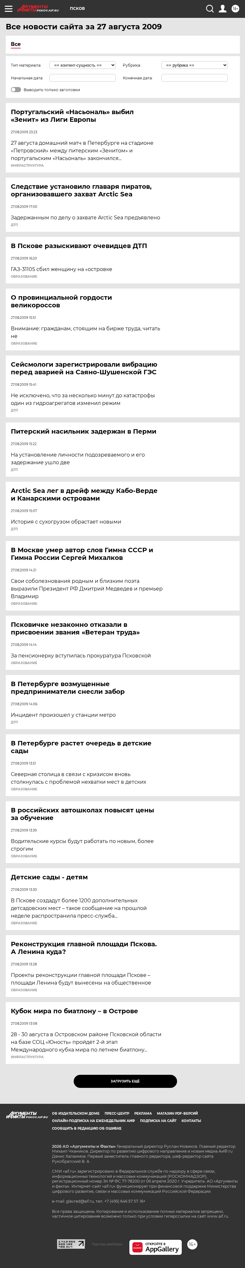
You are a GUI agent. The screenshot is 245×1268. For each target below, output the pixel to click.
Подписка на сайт (158, 1121)
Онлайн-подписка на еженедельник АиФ (93, 1121)
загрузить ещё (125, 1081)
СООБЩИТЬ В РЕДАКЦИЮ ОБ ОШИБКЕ (87, 1128)
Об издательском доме (76, 1113)
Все (16, 44)
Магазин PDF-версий (177, 1113)
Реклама (143, 1113)
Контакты (191, 1121)
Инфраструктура (27, 165)
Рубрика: (132, 65)
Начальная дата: (27, 78)
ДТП (14, 225)
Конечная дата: (138, 78)
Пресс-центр (117, 1113)
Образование (24, 276)
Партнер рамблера (107, 1244)
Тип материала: (26, 65)
